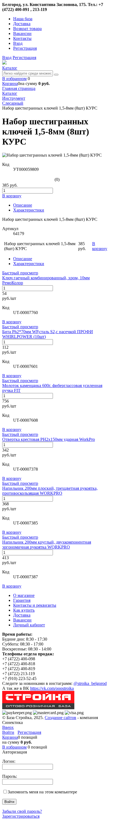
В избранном (14, 78)
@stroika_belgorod (90, 683)
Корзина (10, 83)
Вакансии (22, 33)
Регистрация (25, 48)
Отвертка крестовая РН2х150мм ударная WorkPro (48, 439)
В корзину (11, 321)
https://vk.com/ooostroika (52, 688)
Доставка (21, 23)
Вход (17, 43)
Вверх (8, 727)
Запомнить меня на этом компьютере (42, 792)
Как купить (24, 610)
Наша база (22, 18)
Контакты (22, 38)
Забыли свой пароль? (22, 811)
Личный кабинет (29, 625)
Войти (8, 732)
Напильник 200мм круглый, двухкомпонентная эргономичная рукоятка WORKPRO (46, 544)
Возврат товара (27, 28)
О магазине (24, 595)
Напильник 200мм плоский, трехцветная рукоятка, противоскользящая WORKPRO (50, 490)
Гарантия (21, 600)
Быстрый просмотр (20, 273)
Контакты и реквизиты (34, 605)
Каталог (9, 68)
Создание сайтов (60, 717)
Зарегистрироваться (20, 816)
